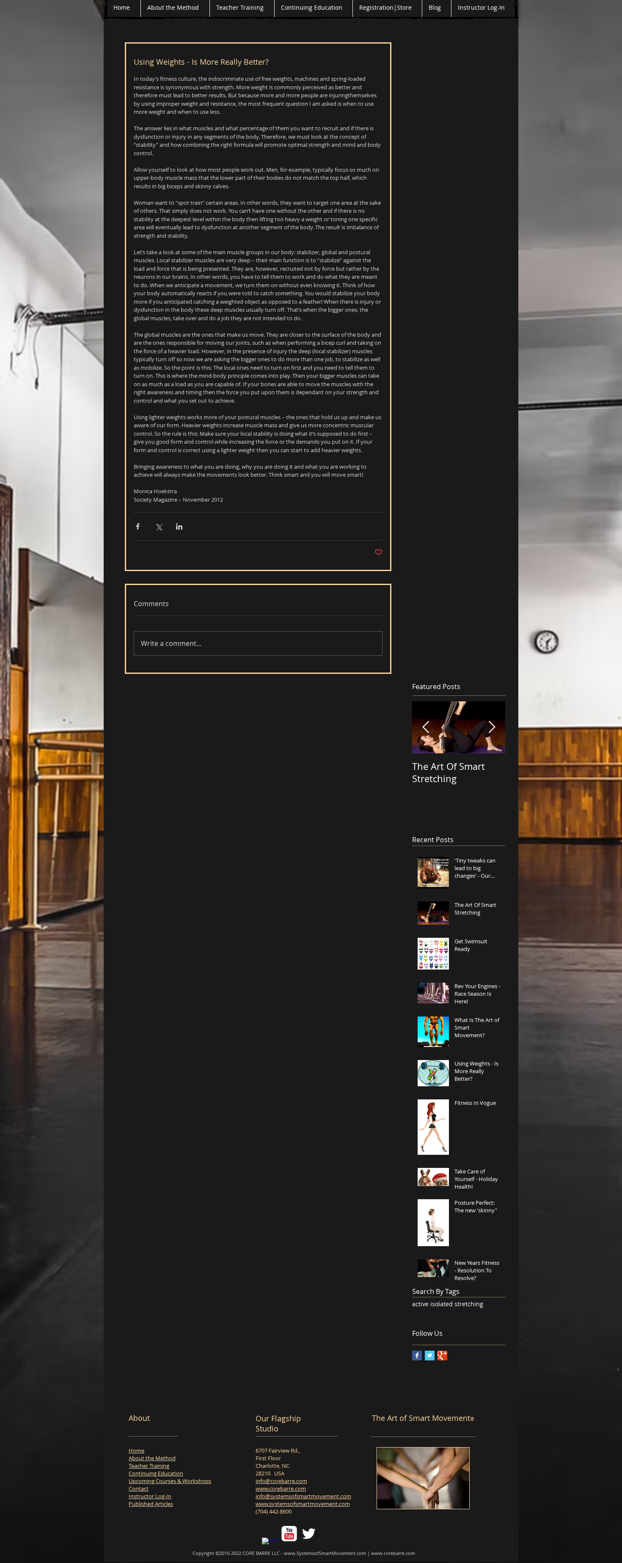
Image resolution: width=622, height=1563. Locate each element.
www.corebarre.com (281, 1488)
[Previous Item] (425, 727)
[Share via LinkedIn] (179, 526)
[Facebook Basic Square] (417, 1355)
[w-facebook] (270, 1545)
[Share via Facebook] (138, 526)
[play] (456, 1496)
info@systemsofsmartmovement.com (303, 1496)
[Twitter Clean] (309, 1533)
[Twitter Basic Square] (430, 1355)
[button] (423, 1478)
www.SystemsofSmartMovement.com (325, 1553)
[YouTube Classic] (289, 1533)
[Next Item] (491, 727)
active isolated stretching (447, 1304)
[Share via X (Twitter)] (158, 526)
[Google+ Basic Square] (442, 1355)
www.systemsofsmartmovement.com (303, 1504)
